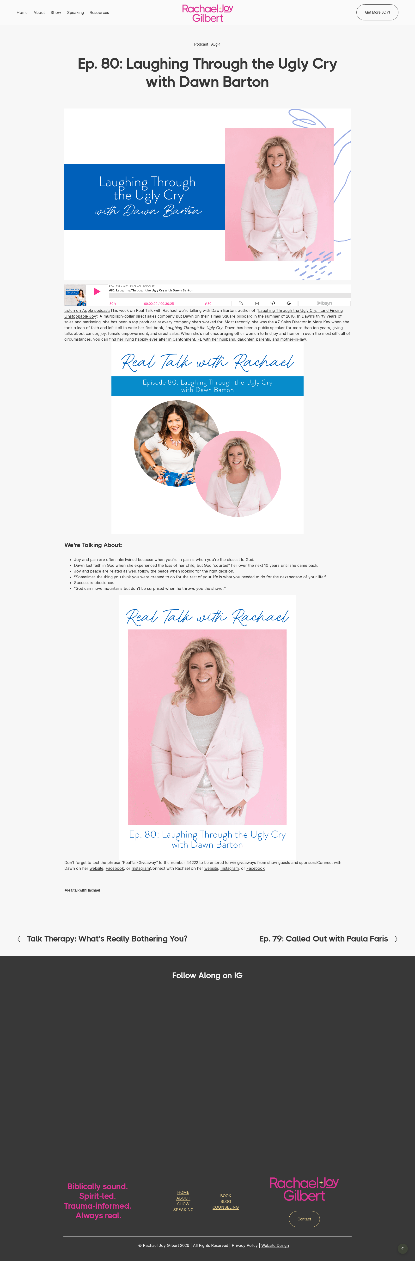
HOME (183, 1192)
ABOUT (183, 1198)
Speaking (75, 12)
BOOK (225, 1195)
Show (55, 12)
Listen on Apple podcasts (87, 310)
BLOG (225, 1201)
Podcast (201, 44)
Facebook (115, 868)
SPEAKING (183, 1209)
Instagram (141, 868)
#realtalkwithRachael (82, 890)
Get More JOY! (377, 12)
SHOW (183, 1203)
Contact (304, 1219)
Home (22, 12)
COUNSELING (226, 1207)
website (96, 868)
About (39, 12)
